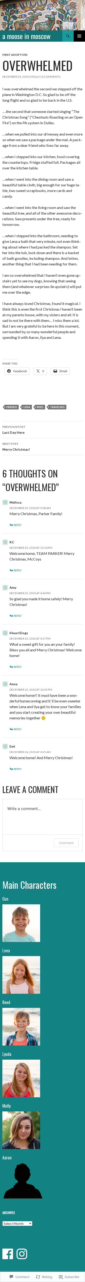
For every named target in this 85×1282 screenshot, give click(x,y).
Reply (17, 525)
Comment (66, 843)
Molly (35, 76)
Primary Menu (79, 36)
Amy (12, 587)
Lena (27, 407)
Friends (11, 407)
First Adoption (14, 54)
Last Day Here (14, 429)
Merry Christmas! (16, 446)
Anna (13, 684)
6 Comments (51, 76)
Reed (40, 407)
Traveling (57, 407)
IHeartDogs (18, 633)
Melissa (15, 502)
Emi (12, 746)
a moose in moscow (26, 36)
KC (11, 542)
